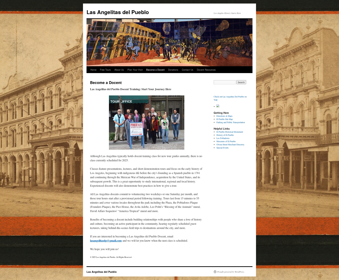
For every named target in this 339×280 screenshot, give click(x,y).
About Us (119, 69)
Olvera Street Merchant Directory (230, 144)
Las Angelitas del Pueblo (118, 12)
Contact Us (187, 69)
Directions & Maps (224, 115)
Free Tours (105, 69)
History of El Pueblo (225, 134)
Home (93, 69)
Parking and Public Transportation (230, 122)
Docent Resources (206, 69)
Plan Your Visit (135, 69)
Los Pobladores (223, 138)
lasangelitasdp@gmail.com (106, 240)
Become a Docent (155, 69)
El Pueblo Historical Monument (229, 131)
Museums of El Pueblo (226, 141)
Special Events (222, 147)
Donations (173, 69)
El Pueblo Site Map (224, 119)
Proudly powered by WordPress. (231, 271)
